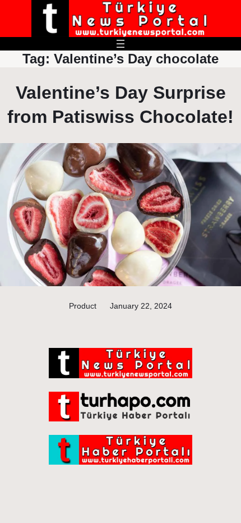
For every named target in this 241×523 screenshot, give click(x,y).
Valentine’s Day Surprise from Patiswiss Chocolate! (120, 104)
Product (82, 305)
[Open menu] (120, 44)
